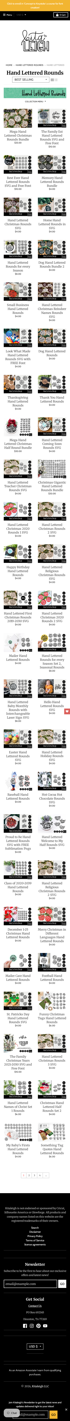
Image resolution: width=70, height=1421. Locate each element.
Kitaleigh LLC (40, 1386)
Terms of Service (35, 1240)
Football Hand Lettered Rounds (52, 978)
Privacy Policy (35, 1236)
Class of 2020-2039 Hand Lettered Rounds (18, 887)
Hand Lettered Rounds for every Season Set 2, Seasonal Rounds (52, 661)
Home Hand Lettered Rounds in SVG (52, 224)
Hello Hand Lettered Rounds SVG (52, 706)
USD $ (20, 14)
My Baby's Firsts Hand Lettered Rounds (18, 1149)
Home (9, 65)
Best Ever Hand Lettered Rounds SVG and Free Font (18, 182)
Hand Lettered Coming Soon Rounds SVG (52, 444)
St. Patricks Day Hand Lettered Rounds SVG (18, 1018)
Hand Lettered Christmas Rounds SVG (18, 224)
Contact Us (35, 1306)
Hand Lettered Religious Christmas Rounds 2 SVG (52, 889)
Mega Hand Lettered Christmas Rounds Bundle (18, 135)
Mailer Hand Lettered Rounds (18, 658)
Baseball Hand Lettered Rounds (18, 796)
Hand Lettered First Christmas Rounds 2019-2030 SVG (18, 617)
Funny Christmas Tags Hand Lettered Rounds (52, 1018)
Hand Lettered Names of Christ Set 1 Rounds (18, 1107)
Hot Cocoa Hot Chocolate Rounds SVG (52, 798)
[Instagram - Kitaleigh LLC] (31, 1326)
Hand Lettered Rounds (29, 65)
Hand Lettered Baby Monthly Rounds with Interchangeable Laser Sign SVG (18, 709)
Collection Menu (34, 101)
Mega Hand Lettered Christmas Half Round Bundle (18, 444)
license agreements (35, 1244)
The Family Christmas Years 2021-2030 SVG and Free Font (18, 1062)
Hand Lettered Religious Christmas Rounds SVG (52, 573)
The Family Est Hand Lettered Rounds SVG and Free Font (52, 137)
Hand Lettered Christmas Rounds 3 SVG (52, 1060)
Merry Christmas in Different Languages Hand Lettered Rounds (52, 935)
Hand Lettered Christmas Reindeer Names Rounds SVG (52, 310)
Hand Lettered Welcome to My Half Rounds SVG (52, 841)
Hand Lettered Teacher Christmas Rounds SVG (18, 486)
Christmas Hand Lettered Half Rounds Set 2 (52, 1107)
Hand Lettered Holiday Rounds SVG (52, 756)
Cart (63, 14)
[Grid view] (52, 79)
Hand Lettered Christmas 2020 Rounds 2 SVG (52, 617)
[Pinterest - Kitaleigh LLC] (38, 1326)
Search (35, 1227)
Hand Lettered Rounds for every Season (18, 266)
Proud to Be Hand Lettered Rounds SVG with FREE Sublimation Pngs (18, 842)
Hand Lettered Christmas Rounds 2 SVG (52, 528)
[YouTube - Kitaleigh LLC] (45, 1326)
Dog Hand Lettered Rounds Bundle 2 (52, 264)
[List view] (56, 79)
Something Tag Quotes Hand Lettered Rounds (52, 1149)
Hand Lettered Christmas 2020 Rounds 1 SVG (17, 528)
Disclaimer (35, 1231)
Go (53, 1415)
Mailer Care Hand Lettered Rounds (18, 978)
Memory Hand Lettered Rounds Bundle (52, 182)
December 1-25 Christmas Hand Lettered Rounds (18, 933)
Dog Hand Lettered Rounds (52, 353)
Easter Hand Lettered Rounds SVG (18, 756)
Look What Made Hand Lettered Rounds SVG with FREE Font (18, 357)
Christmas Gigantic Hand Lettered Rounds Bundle (52, 486)
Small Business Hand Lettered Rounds (18, 309)
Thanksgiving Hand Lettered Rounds (18, 401)
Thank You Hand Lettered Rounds (52, 399)
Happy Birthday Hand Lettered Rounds (18, 571)
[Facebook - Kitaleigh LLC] (25, 1326)
